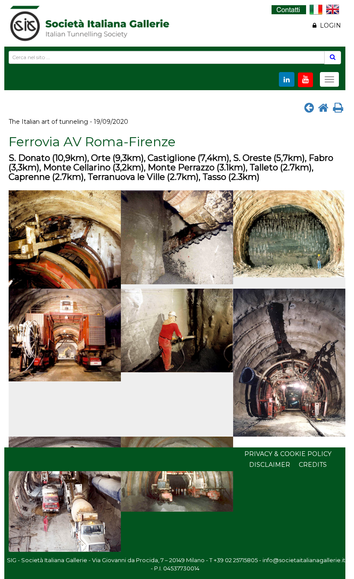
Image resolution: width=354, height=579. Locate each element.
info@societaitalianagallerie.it (303, 560)
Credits (313, 465)
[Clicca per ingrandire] (65, 239)
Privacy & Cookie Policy (288, 454)
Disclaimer (269, 465)
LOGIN (328, 25)
